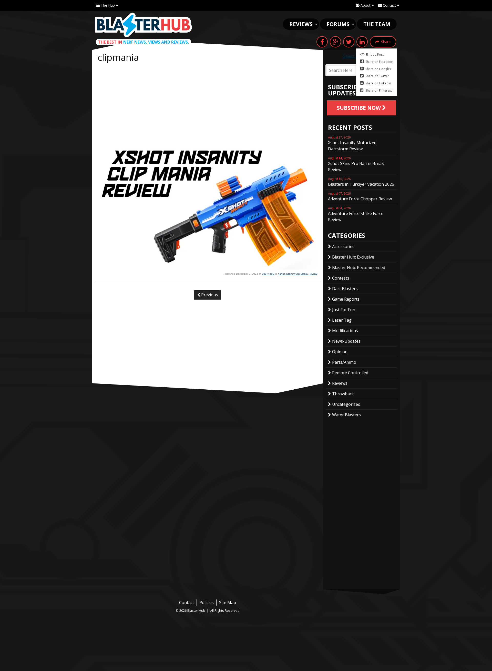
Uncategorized (346, 404)
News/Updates (346, 341)
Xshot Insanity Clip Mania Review (297, 273)
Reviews (301, 24)
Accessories (343, 246)
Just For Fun (343, 309)
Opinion (339, 351)
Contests (340, 278)
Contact (389, 5)
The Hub (107, 5)
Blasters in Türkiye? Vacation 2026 (361, 182)
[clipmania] (207, 268)
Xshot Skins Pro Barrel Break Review (356, 164)
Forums (338, 24)
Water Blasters (346, 415)
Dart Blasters (345, 288)
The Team (376, 24)
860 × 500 (268, 273)
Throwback (343, 394)
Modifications (345, 330)
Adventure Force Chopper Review (360, 197)
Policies (206, 602)
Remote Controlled (350, 373)
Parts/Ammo (344, 362)
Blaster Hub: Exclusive (353, 257)
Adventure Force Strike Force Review (355, 214)
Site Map (227, 602)
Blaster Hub (143, 25)
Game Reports (346, 299)
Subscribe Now (359, 107)
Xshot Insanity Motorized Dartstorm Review (352, 144)
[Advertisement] (207, 103)
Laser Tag (342, 320)
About (365, 5)
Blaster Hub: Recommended (358, 267)
